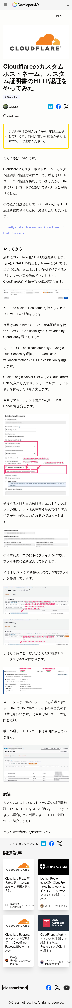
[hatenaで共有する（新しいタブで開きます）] (50, 106)
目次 (59, 15)
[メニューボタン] (6, 5)
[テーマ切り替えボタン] (68, 4)
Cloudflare (12, 97)
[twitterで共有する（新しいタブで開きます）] (66, 106)
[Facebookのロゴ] (48, 987)
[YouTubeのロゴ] (66, 987)
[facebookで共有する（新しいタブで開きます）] (58, 106)
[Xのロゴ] (57, 987)
